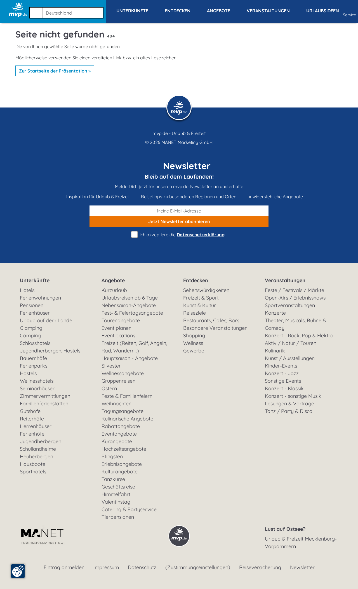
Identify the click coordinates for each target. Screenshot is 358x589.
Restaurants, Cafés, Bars (211, 320)
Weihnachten (116, 403)
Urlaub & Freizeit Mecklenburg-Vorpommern (301, 543)
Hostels (28, 373)
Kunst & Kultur (199, 305)
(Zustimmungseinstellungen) (197, 567)
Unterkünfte (35, 280)
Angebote (113, 280)
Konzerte (275, 313)
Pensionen (31, 305)
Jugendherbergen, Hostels (50, 350)
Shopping (194, 335)
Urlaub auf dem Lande (46, 320)
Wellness (193, 343)
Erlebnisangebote (122, 464)
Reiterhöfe (32, 418)
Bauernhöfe (33, 358)
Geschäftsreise (118, 486)
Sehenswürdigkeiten (206, 290)
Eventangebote (119, 434)
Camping (30, 335)
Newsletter (302, 567)
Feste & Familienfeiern (127, 396)
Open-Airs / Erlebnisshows (295, 297)
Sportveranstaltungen (290, 305)
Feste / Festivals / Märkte (294, 290)
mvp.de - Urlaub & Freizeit (179, 133)
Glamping (31, 328)
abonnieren (179, 221)
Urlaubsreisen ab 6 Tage (130, 297)
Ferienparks (33, 366)
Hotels (27, 290)
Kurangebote (117, 441)
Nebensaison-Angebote (129, 305)
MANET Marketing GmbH (187, 142)
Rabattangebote (121, 426)
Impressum (106, 567)
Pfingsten (112, 456)
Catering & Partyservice (129, 509)
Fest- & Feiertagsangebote (132, 313)
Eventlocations (118, 335)
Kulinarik (275, 350)
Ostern (109, 388)
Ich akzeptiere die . (181, 234)
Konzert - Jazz (282, 373)
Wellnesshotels (36, 381)
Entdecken (195, 280)
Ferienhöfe (32, 434)
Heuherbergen (36, 456)
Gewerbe (193, 350)
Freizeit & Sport (201, 297)
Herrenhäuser (35, 426)
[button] (67, 10)
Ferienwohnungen (40, 297)
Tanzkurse (113, 479)
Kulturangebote (120, 471)
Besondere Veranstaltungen (215, 328)
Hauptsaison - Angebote (130, 358)
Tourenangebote (121, 320)
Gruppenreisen (118, 381)
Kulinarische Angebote (127, 418)
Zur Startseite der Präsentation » (55, 71)
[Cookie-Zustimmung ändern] (18, 571)
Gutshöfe (30, 411)
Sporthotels (33, 471)
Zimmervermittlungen (45, 396)
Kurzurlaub (114, 290)
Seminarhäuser (37, 388)
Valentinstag (116, 502)
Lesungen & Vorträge (289, 403)
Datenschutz (142, 567)
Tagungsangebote (122, 411)
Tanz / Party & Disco (288, 411)
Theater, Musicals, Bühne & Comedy (295, 324)
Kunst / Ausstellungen (290, 358)
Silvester (111, 366)
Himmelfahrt (116, 494)
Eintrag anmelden (64, 567)
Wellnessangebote (123, 373)
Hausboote (32, 464)
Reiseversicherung (260, 567)
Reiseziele (194, 313)
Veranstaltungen (285, 280)
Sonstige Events (283, 381)
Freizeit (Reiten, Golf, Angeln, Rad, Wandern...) (134, 347)
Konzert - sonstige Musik (293, 396)
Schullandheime (38, 449)
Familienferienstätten (44, 403)
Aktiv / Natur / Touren (290, 343)
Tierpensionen (118, 517)
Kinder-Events (281, 366)
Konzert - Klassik (284, 388)
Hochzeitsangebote (124, 449)
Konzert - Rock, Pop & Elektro (299, 335)
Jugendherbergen (40, 441)
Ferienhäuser (35, 313)
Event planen (116, 328)
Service (349, 14)
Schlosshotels (35, 343)
